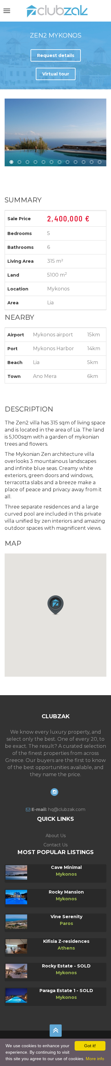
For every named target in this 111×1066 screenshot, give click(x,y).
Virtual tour (55, 74)
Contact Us (55, 845)
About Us (56, 835)
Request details (55, 55)
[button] (55, 605)
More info (95, 1058)
